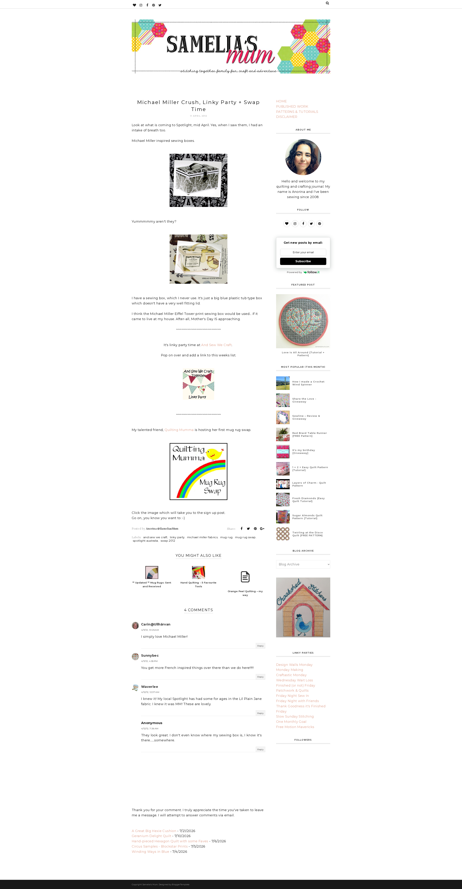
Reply (260, 645)
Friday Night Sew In (292, 696)
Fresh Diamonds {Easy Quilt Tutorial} (308, 500)
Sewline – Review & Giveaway (306, 417)
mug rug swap (245, 537)
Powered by (294, 272)
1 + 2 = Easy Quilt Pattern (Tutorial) (310, 469)
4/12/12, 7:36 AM (149, 728)
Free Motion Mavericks (295, 727)
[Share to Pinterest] (255, 529)
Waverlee (149, 687)
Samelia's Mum (150, 884)
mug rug (226, 537)
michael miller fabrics (202, 537)
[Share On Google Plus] (262, 529)
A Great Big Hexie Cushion (154, 831)
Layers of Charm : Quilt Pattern (309, 484)
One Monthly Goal (291, 722)
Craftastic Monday (291, 675)
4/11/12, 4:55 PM (149, 661)
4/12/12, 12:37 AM (150, 692)
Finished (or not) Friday (295, 685)
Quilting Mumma (179, 430)
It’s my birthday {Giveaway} (303, 451)
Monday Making (289, 670)
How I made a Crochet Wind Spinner (308, 383)
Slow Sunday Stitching (295, 716)
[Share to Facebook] (241, 529)
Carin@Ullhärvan (155, 624)
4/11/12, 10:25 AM (150, 630)
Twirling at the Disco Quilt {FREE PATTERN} (307, 534)
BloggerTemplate (180, 884)
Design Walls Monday (294, 665)
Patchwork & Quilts (292, 691)
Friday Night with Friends (297, 701)
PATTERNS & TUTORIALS (297, 112)
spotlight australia (145, 540)
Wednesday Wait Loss (294, 680)
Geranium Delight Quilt (151, 836)
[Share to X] (248, 529)
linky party (177, 537)
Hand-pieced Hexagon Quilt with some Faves (170, 841)
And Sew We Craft (216, 345)
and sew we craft (155, 537)
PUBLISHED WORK (292, 107)
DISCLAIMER (286, 117)
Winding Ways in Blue (150, 852)
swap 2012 (168, 540)
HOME (281, 101)
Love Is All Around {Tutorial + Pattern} (303, 354)
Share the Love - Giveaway (304, 400)
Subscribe (303, 261)
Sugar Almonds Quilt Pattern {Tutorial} (307, 517)
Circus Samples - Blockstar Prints (160, 846)
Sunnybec (150, 656)
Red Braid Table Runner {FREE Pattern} (309, 434)
